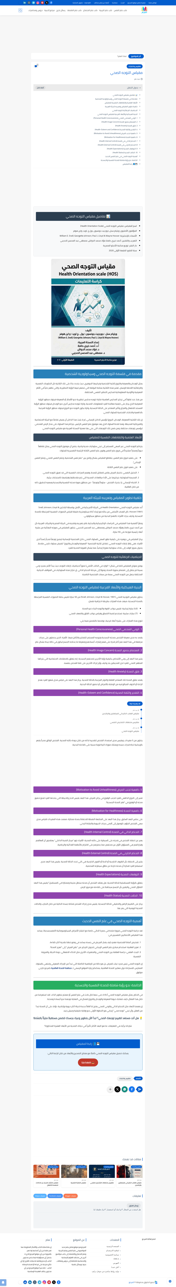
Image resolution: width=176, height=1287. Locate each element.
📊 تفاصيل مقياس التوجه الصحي (125, 95)
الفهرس (116, 1263)
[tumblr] (29, 2)
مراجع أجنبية (49, 10)
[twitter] (46, 2)
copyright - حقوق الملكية (82, 2)
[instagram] (38, 2)
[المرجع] (144, 10)
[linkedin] (24, 2)
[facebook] (51, 2)
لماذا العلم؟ (122, 56)
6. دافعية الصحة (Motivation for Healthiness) (120, 137)
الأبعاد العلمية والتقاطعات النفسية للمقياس (121, 102)
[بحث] (20, 10)
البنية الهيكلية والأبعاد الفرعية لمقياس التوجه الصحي (117, 114)
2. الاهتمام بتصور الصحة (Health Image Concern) (119, 122)
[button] (132, 1089)
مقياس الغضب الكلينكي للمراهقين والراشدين (120, 713)
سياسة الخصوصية (112, 1255)
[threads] (20, 2)
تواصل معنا (152, 2)
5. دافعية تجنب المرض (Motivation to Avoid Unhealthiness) (115, 133)
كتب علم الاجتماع (90, 10)
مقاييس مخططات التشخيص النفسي (124, 722)
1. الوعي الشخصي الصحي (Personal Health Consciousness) (115, 118)
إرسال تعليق (133, 1205)
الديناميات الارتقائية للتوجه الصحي (124, 110)
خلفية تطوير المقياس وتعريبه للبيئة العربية (121, 106)
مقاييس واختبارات (134, 66)
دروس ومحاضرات (35, 10)
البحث (123, 2)
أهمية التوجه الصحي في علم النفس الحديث (121, 156)
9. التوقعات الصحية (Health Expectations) (122, 148)
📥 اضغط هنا (88, 1062)
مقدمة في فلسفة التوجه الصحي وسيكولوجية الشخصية (116, 99)
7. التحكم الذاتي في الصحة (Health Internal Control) (118, 141)
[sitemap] (25, 1282)
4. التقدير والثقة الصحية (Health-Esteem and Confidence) (116, 129)
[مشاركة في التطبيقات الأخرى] (110, 1089)
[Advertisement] (88, 34)
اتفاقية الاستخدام (112, 1251)
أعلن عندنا (115, 1267)
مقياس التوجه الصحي (130, 731)
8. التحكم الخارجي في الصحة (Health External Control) (117, 145)
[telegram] (33, 2)
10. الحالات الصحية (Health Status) (125, 152)
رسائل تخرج (60, 10)
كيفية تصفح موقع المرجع (136, 2)
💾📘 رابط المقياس (130, 164)
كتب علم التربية (105, 10)
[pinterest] (42, 2)
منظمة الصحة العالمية (61, 968)
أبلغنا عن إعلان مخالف (101, 2)
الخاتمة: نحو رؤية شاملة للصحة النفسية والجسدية (119, 160)
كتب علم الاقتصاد (74, 10)
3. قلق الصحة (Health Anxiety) (126, 125)
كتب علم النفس (120, 10)
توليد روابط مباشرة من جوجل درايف (105, 1271)
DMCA (116, 1259)
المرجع (131, 1282)
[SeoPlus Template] (156, 1282)
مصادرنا (114, 2)
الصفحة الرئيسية (113, 1246)
